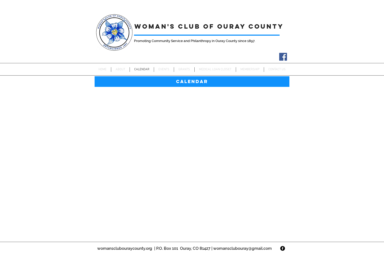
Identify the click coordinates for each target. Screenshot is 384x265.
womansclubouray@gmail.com (242, 248)
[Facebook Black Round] (282, 248)
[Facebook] (283, 57)
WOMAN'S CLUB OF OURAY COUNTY (209, 26)
